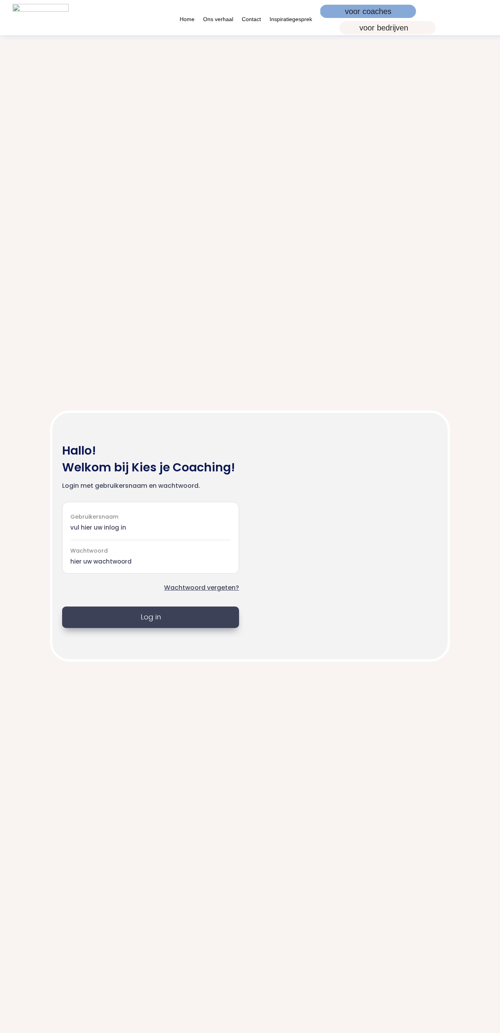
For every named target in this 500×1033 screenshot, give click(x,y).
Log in (151, 617)
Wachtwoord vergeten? (201, 587)
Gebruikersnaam (94, 516)
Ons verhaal (218, 19)
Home (187, 19)
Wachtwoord (89, 550)
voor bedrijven (383, 27)
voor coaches (368, 11)
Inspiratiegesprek (291, 19)
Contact (251, 19)
